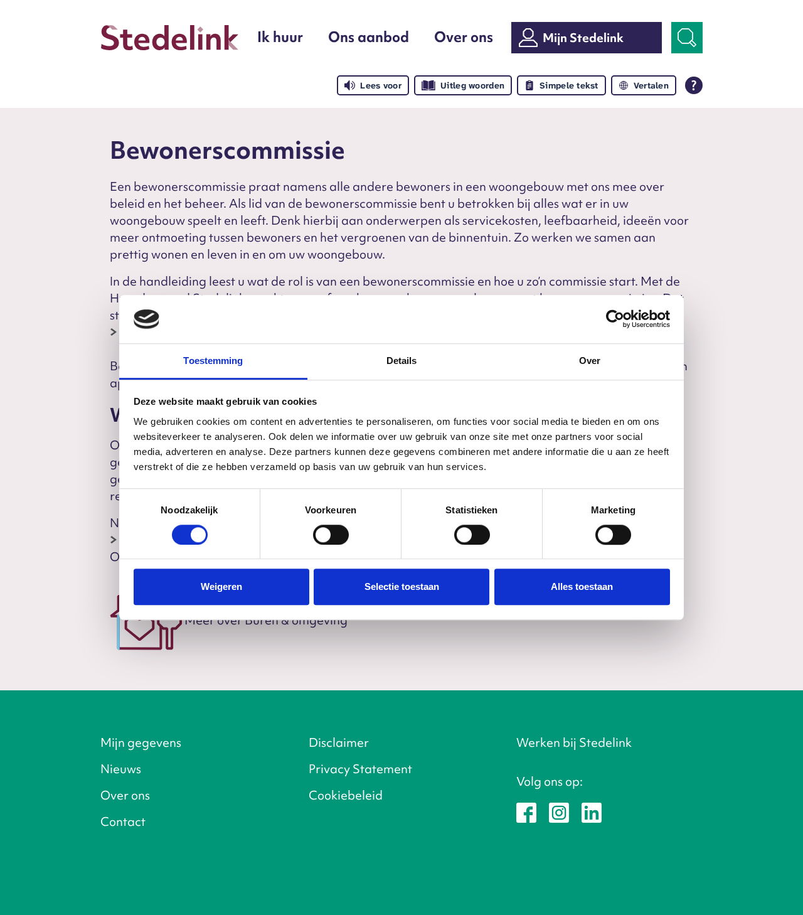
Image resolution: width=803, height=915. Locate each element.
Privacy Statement (360, 769)
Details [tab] (401, 360)
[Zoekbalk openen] (687, 37)
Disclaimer (339, 742)
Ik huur (280, 37)
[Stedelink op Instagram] (559, 811)
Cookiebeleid (346, 795)
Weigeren (221, 586)
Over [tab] (589, 360)
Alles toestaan (582, 586)
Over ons (463, 37)
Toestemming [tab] (213, 360)
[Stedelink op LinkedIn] (592, 811)
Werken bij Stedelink (574, 742)
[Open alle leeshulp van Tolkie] (694, 85)
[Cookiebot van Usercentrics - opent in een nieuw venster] (615, 319)
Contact (123, 821)
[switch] (331, 535)
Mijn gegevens (140, 742)
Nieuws (120, 769)
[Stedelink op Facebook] (526, 811)
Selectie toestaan (401, 586)
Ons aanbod (368, 37)
